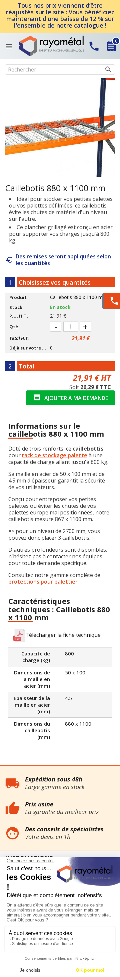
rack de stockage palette (54, 455)
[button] (57, 635)
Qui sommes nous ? (21, 769)
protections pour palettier (43, 581)
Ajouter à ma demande (70, 397)
